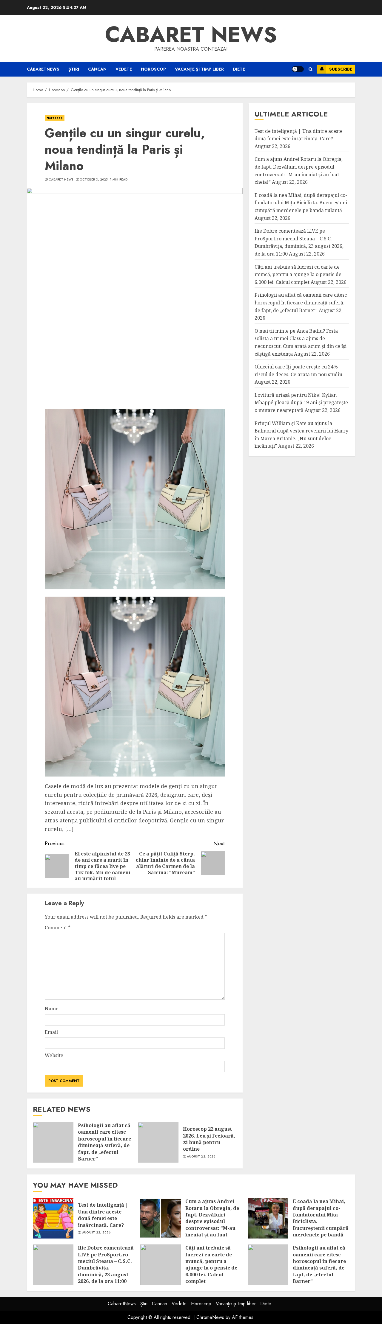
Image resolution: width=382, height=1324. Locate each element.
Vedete (123, 69)
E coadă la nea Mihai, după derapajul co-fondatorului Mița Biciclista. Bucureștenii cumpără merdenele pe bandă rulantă (302, 203)
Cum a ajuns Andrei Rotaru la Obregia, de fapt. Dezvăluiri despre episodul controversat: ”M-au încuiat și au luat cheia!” (212, 1221)
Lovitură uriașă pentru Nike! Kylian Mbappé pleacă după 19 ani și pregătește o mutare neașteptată (301, 402)
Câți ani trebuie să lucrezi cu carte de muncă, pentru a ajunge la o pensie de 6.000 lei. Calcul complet (298, 274)
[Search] (310, 69)
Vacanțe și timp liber (199, 69)
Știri (73, 69)
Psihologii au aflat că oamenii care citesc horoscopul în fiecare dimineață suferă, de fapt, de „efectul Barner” (104, 1142)
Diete (239, 69)
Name (51, 1008)
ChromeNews (210, 1317)
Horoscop (153, 69)
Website (54, 1055)
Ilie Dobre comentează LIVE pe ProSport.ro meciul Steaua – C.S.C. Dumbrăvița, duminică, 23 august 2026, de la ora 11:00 (106, 1264)
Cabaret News (61, 180)
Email (51, 1032)
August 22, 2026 (201, 1157)
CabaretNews (43, 69)
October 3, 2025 (94, 180)
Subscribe (340, 69)
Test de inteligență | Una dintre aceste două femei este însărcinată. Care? (103, 1215)
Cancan (97, 69)
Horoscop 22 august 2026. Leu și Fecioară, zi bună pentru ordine (209, 1139)
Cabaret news (191, 34)
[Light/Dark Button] (298, 69)
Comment (57, 927)
